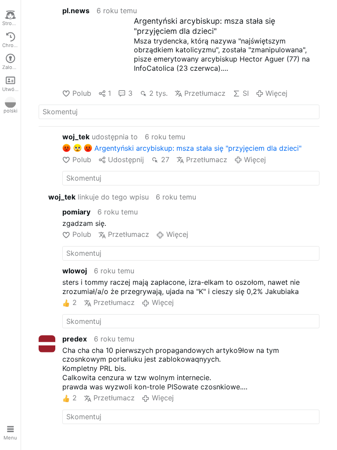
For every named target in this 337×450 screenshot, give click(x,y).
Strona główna (11, 23)
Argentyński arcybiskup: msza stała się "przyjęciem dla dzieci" (204, 26)
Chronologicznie (11, 45)
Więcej (276, 93)
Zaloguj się (11, 67)
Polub (81, 93)
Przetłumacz (205, 93)
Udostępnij (126, 159)
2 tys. (158, 93)
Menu (10, 438)
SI (245, 93)
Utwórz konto (11, 89)
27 (165, 159)
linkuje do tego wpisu (98, 196)
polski (11, 111)
